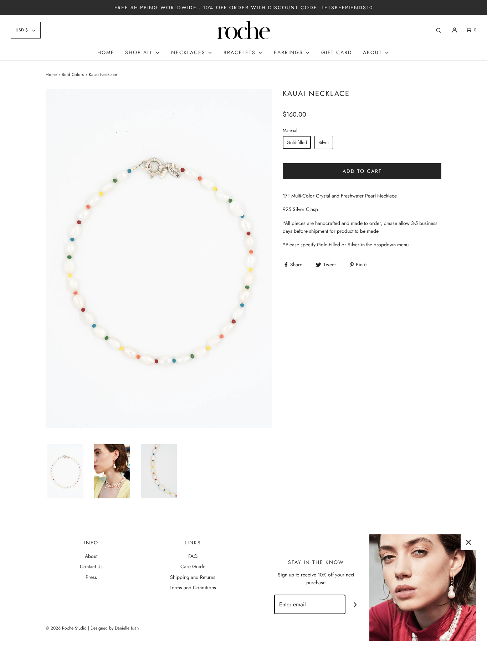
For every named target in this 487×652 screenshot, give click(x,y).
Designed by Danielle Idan (115, 628)
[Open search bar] (438, 30)
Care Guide (192, 566)
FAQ (193, 556)
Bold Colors (73, 74)
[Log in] (454, 30)
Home (105, 52)
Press (91, 577)
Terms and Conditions (193, 587)
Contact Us (91, 566)
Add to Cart (362, 171)
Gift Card (336, 52)
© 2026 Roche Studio (66, 628)
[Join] (355, 604)
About (91, 556)
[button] (65, 471)
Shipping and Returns (192, 577)
